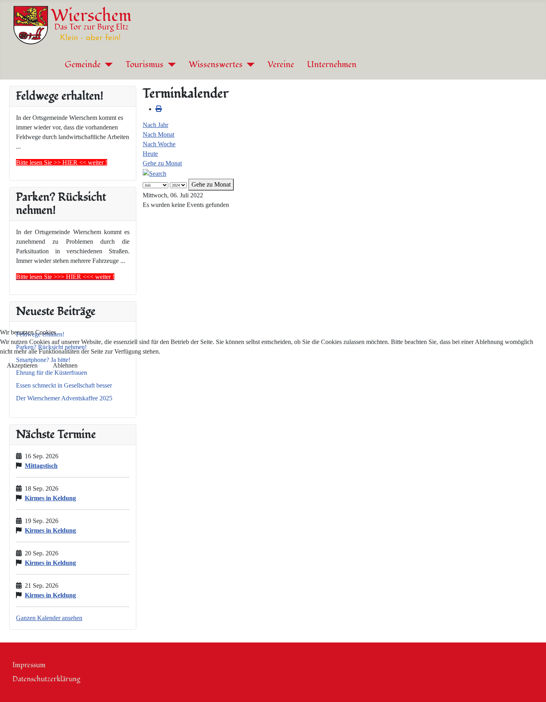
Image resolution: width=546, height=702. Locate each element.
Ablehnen (65, 365)
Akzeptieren (22, 365)
